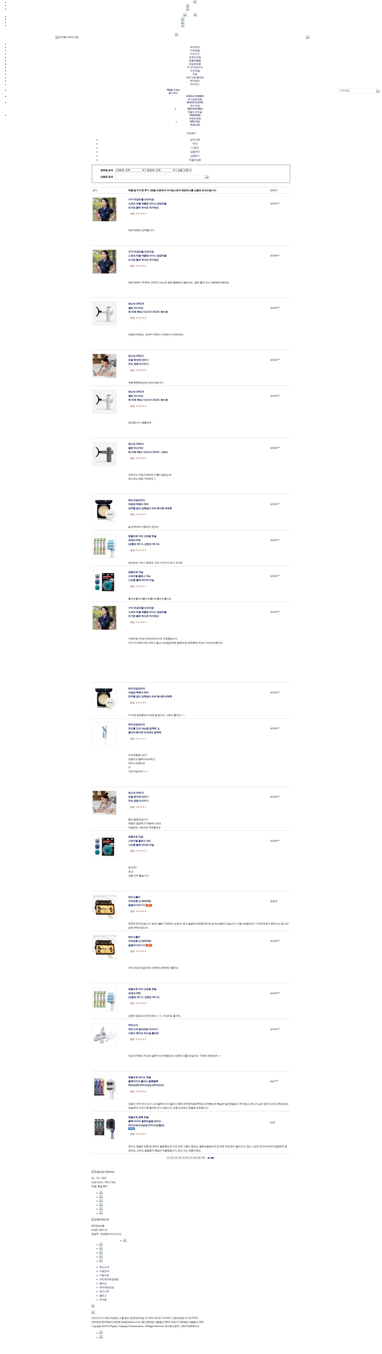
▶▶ (212, 1157)
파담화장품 (195, 64)
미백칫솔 (195, 50)
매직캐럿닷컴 (106, 1287)
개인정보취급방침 (109, 1279)
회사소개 (104, 1267)
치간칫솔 (195, 70)
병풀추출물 (195, 60)
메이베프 (195, 80)
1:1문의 (195, 147)
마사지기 (195, 53)
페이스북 (104, 1291)
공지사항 (195, 139)
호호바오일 (195, 57)
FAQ (195, 143)
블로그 (103, 1295)
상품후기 (195, 156)
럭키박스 (195, 84)
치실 (195, 74)
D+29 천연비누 (195, 67)
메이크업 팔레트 (195, 77)
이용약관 (104, 1275)
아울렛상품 (195, 160)
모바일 (103, 1299)
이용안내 (104, 1271)
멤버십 (103, 1283)
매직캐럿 (195, 47)
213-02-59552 (191, 1318)
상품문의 (195, 151)
